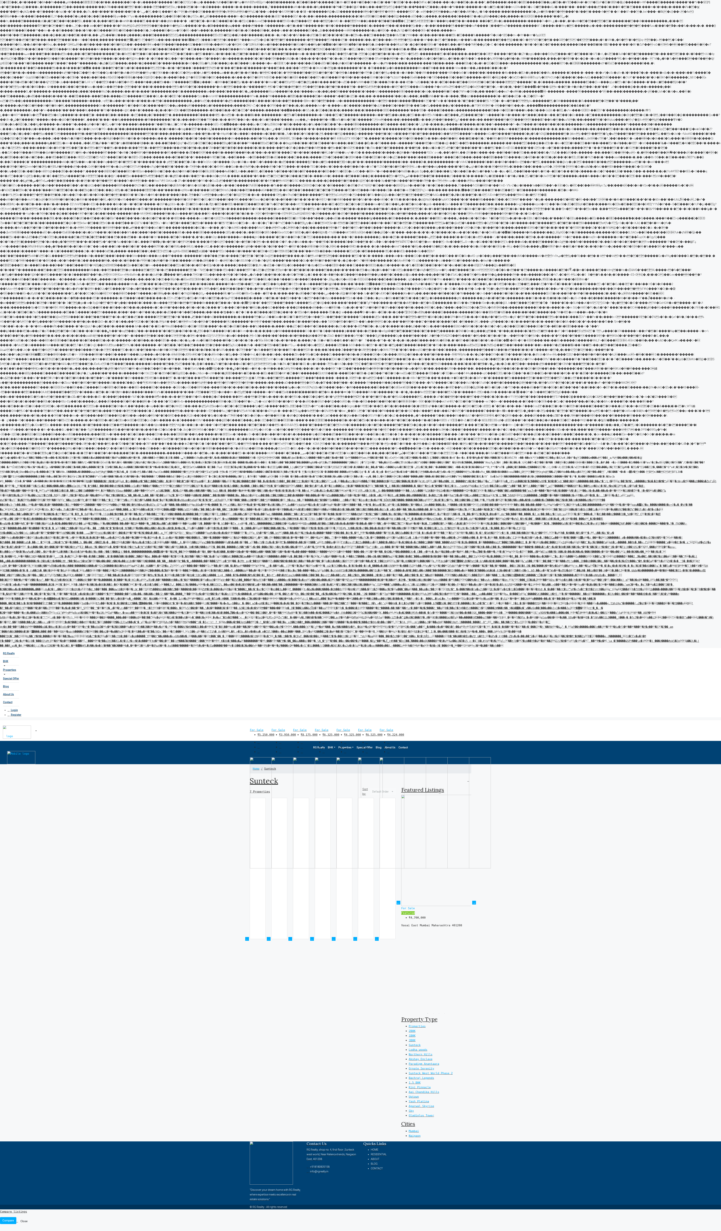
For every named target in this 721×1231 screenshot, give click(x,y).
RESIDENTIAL (379, 1154)
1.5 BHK (415, 1082)
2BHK (412, 1031)
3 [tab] (439, 1013)
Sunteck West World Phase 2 (431, 1073)
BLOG (374, 1163)
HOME (374, 1149)
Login (14, 710)
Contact (7, 702)
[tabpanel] (436, 903)
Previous (398, 903)
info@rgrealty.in (319, 1171)
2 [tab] (433, 1013)
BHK (5, 661)
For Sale (256, 730)
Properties (9, 669)
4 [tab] (444, 1013)
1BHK (412, 1035)
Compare (8, 1220)
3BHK (412, 1040)
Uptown (414, 1096)
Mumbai (414, 1131)
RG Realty (9, 653)
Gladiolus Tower (421, 1115)
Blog (6, 686)
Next (474, 903)
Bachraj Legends (421, 1078)
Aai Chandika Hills (424, 1092)
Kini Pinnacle (420, 1087)
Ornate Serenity (421, 1068)
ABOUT (375, 1159)
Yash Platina (419, 1101)
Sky (411, 1110)
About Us (8, 694)
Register (15, 714)
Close (24, 1221)
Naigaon (415, 1135)
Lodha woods (418, 1049)
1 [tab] (428, 1013)
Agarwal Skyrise (421, 1106)
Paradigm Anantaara (424, 1064)
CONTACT (377, 1168)
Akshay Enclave (420, 1059)
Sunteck (415, 1045)
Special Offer (11, 678)
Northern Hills (420, 1054)
